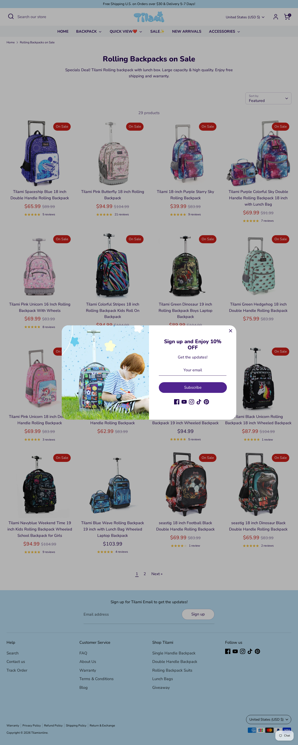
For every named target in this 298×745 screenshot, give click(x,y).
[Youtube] (184, 401)
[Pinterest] (206, 401)
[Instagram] (191, 401)
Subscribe (193, 387)
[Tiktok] (199, 401)
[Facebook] (176, 401)
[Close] (230, 331)
